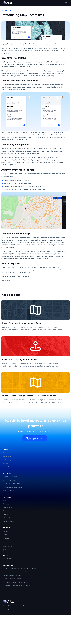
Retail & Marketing (8, 490)
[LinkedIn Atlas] (4, 610)
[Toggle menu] (66, 3)
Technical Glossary (9, 521)
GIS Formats (7, 518)
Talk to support (7, 558)
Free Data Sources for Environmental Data (16, 572)
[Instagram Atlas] (12, 610)
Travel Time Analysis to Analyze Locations (16, 582)
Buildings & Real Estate (10, 476)
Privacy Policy (7, 546)
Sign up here (5, 281)
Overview (6, 453)
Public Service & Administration (12, 487)
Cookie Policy (7, 550)
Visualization (7, 456)
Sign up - (35, 438)
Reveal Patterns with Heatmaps (12, 578)
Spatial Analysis (8, 460)
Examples (6, 504)
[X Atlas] (8, 610)
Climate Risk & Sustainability (11, 483)
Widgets (5, 463)
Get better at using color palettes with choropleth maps (20, 568)
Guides (5, 511)
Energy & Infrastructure (10, 480)
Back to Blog (8, 10)
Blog (4, 500)
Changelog (6, 514)
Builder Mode (7, 467)
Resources (6, 538)
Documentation (7, 507)
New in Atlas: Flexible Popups (12, 575)
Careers (5, 531)
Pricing (5, 534)
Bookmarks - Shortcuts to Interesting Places (16, 585)
